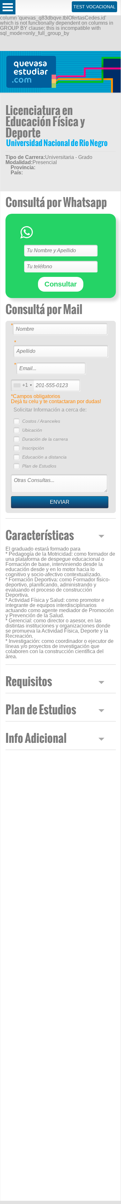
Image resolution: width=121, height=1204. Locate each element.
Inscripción (33, 448)
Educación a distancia (44, 457)
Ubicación (32, 430)
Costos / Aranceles (41, 421)
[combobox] (22, 385)
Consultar (60, 284)
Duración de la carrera (45, 439)
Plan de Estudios (39, 466)
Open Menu (7, 7)
